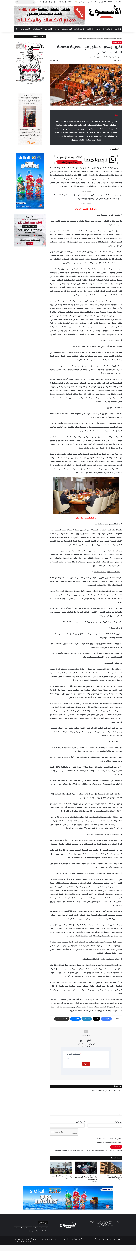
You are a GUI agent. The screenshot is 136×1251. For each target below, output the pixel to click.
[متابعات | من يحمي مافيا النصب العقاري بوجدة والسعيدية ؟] (111, 1168)
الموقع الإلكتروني (80, 1122)
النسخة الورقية (25, 29)
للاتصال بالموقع (102, 2)
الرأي (56, 29)
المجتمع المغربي (43, 1227)
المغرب (35, 1227)
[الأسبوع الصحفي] (105, 11)
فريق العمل (82, 2)
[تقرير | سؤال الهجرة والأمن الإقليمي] (61, 1168)
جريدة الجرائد (28, 1227)
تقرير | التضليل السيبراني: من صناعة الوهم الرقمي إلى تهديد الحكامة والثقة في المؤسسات (86, 1178)
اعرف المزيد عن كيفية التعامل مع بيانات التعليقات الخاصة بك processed (73, 1150)
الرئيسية (117, 29)
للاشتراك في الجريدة (65, 1239)
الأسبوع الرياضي (78, 29)
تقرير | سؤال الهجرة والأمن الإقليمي (62, 1176)
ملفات (90, 29)
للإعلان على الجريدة (91, 2)
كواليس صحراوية (34, 1231)
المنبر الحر (48, 29)
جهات (97, 29)
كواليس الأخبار (107, 29)
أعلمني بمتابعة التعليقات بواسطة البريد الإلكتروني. (108, 1139)
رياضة (16, 1227)
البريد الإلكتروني (118, 1122)
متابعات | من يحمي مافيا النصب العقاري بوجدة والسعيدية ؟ (113, 1177)
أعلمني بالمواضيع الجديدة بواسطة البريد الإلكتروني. (108, 1142)
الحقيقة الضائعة (37, 29)
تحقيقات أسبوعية (111, 38)
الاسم (120, 1114)
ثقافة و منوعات (66, 29)
